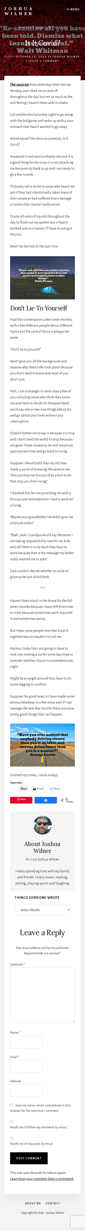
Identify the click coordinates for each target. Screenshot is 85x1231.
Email (15, 1057)
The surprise (19, 85)
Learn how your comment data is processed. (42, 1179)
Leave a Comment (43, 61)
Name (15, 1032)
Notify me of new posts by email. (31, 1143)
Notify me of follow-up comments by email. (38, 1127)
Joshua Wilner (19, 11)
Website (15, 1081)
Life (8, 56)
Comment (17, 964)
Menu (75, 9)
